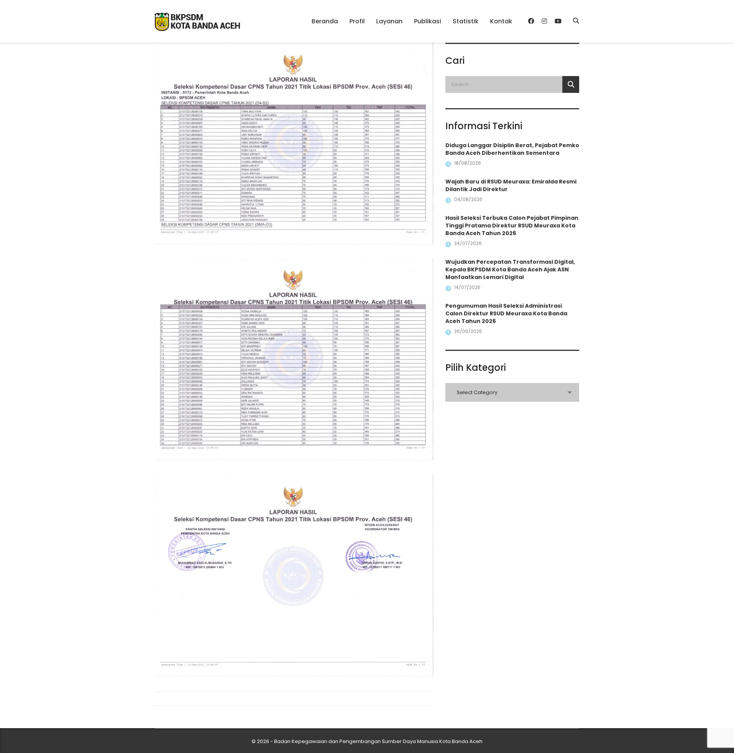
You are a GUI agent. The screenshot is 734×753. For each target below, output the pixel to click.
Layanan (389, 21)
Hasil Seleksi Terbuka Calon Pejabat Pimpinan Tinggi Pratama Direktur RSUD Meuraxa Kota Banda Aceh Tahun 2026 (511, 225)
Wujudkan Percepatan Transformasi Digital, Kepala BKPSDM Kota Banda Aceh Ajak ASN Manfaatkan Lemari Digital (510, 269)
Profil (357, 21)
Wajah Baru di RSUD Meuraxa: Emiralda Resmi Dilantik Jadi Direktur (510, 185)
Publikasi (427, 21)
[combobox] (512, 392)
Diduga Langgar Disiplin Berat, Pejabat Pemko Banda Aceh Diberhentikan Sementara (512, 149)
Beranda (325, 21)
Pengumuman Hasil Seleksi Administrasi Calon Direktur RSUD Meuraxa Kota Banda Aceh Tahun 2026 (506, 313)
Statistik (466, 21)
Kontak (501, 21)
